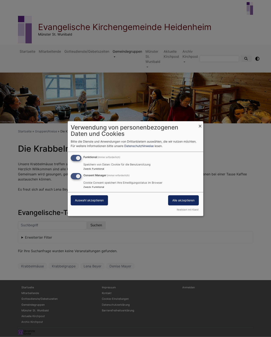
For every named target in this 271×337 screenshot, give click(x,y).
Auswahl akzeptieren (89, 200)
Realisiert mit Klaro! (188, 209)
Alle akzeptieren (183, 200)
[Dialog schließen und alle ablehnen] (200, 123)
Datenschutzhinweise (139, 146)
